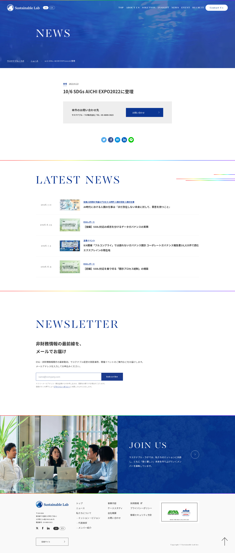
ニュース (34, 61)
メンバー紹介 (84, 527)
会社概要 (112, 513)
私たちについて (83, 513)
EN (52, 8)
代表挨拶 (82, 522)
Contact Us (216, 8)
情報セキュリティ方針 (141, 515)
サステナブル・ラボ (15, 61)
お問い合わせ (138, 112)
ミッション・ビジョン (89, 518)
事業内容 (112, 503)
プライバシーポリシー (62, 386)
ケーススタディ (115, 508)
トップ (79, 503)
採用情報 (134, 503)
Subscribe (112, 376)
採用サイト (45, 541)
